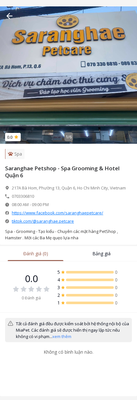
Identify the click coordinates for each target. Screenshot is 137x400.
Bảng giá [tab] (101, 253)
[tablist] (68, 253)
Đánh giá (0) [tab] (35, 253)
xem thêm (61, 336)
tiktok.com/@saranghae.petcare (43, 221)
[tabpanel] (68, 318)
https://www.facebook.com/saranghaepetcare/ (57, 213)
